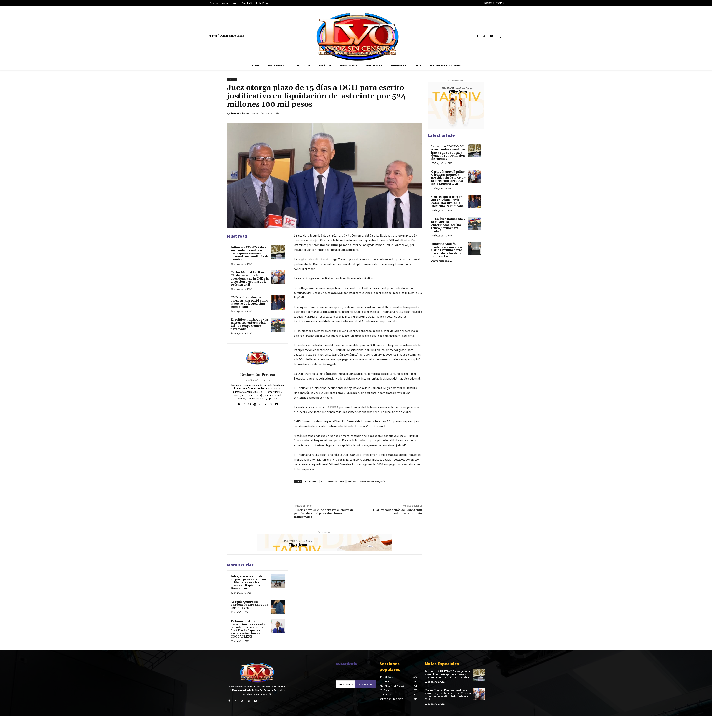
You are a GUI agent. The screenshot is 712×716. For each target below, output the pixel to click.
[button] (499, 36)
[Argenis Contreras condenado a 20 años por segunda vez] (278, 607)
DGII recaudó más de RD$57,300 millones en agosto (397, 511)
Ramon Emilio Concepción (372, 481)
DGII (342, 481)
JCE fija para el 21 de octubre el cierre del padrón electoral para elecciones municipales (324, 513)
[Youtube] (491, 36)
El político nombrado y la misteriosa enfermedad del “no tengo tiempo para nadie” (249, 324)
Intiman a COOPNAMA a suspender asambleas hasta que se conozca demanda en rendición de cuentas (249, 253)
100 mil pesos (311, 481)
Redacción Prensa (239, 113)
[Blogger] (238, 403)
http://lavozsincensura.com (257, 380)
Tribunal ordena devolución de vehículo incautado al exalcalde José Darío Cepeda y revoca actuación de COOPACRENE (248, 629)
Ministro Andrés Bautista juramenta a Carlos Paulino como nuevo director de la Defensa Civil (446, 250)
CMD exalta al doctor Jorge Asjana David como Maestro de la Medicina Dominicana (249, 302)
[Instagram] (249, 403)
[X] (484, 36)
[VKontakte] (249, 701)
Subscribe (365, 684)
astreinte (332, 481)
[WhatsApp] (418, 113)
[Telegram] (254, 403)
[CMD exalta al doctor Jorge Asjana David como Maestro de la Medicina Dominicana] (278, 302)
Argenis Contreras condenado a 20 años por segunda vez (249, 605)
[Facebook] (477, 36)
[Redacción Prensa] (257, 358)
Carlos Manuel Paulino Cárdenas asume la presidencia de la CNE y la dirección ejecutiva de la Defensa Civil (250, 279)
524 (322, 481)
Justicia (232, 79)
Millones (352, 481)
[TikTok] (260, 403)
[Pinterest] (409, 113)
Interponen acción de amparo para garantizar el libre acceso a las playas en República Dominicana (248, 582)
